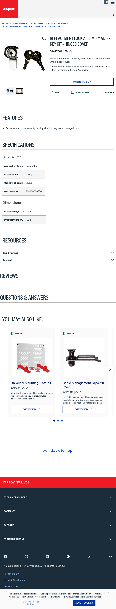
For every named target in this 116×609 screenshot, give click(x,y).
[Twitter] (89, 556)
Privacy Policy (11, 573)
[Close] (109, 592)
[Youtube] (110, 556)
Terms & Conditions (14, 580)
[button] (43, 38)
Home (5, 23)
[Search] (112, 15)
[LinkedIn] (47, 556)
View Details (31, 409)
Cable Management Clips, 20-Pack (84, 384)
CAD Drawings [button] (10, 253)
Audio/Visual (19, 23)
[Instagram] (26, 556)
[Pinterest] (68, 556)
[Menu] (112, 3)
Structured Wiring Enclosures (49, 23)
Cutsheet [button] (7, 260)
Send (57, 92)
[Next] (110, 370)
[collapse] (110, 497)
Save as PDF (82, 92)
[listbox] (24, 59)
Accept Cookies (84, 602)
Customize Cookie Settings (31, 603)
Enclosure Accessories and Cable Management (34, 26)
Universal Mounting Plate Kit (31, 382)
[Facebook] (5, 556)
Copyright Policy (12, 586)
